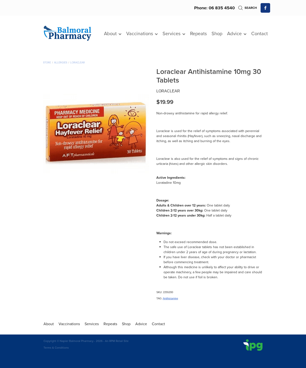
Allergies (60, 62)
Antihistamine (170, 298)
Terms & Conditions (56, 348)
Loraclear (77, 62)
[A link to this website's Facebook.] (265, 8)
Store (47, 62)
